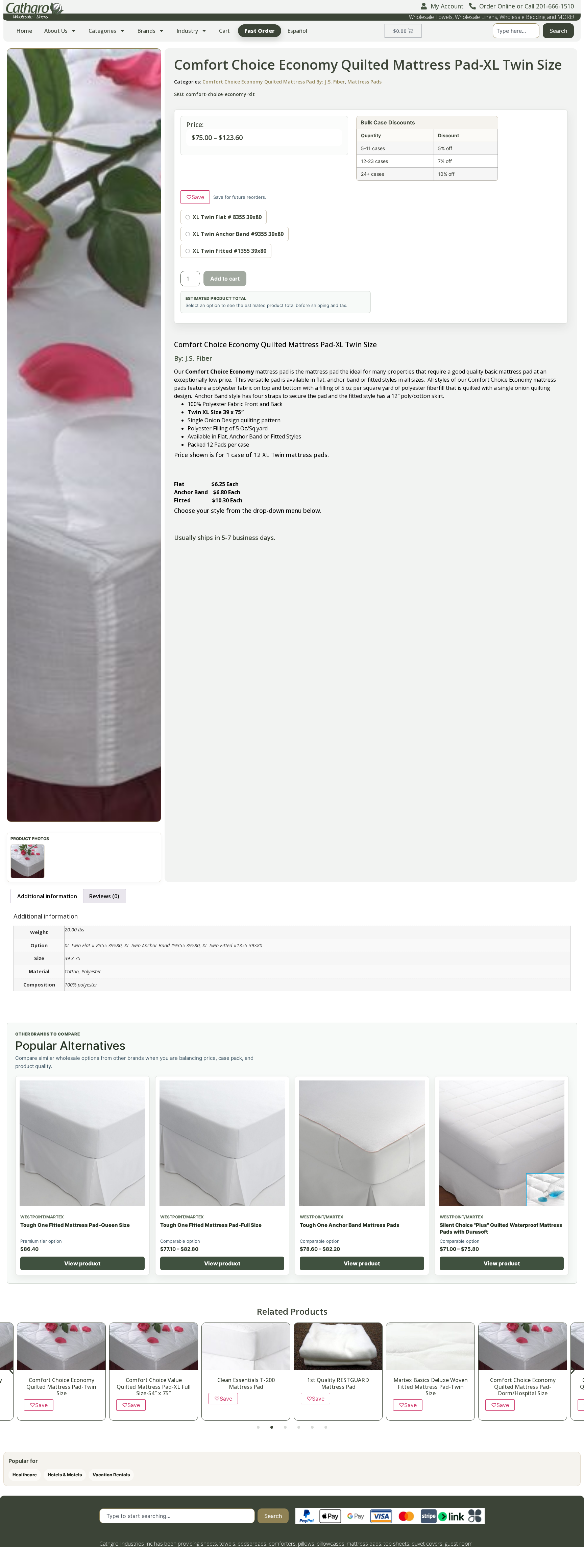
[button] (84, 435)
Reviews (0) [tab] (104, 896)
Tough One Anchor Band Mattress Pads (349, 1225)
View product (82, 1263)
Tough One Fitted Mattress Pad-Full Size (211, 1225)
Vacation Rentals (111, 1474)
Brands (146, 30)
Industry (187, 30)
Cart (224, 30)
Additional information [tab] (47, 896)
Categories (102, 30)
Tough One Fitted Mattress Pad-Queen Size (75, 1225)
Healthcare (25, 1474)
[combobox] (516, 30)
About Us (56, 30)
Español (297, 30)
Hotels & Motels (65, 1474)
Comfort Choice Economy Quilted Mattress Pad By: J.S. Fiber (273, 81)
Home (24, 30)
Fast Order (259, 30)
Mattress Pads (364, 81)
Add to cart (225, 278)
